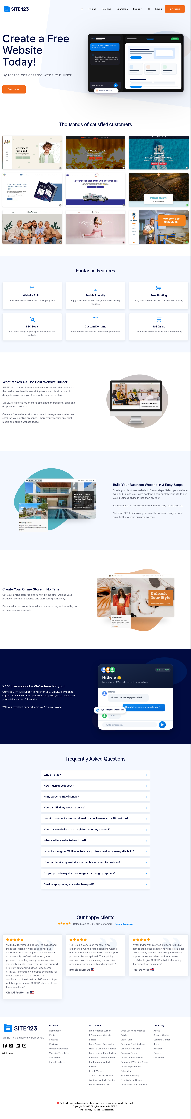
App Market (55, 1057)
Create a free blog (130, 1048)
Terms (80, 1110)
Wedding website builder (102, 1080)
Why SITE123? (52, 774)
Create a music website (101, 1075)
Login (158, 9)
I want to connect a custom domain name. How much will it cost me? (86, 818)
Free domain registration (102, 1044)
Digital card (127, 1039)
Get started (175, 9)
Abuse (97, 1110)
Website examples (58, 1048)
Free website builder (100, 1030)
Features (53, 1039)
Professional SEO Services (134, 1084)
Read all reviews (124, 924)
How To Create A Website (102, 1048)
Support (137, 9)
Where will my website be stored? (65, 840)
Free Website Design (131, 1080)
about (157, 1030)
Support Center (161, 1035)
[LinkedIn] (18, 1046)
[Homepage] (82, 9)
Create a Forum (129, 1053)
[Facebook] (5, 1046)
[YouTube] (24, 1046)
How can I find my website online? (65, 807)
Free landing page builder (102, 1053)
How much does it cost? (59, 785)
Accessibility (108, 1110)
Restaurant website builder (134, 1062)
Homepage (55, 1030)
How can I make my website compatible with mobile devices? (82, 862)
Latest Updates (57, 1062)
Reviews (106, 9)
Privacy (88, 1110)
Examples (122, 9)
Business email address (133, 1044)
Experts (157, 1053)
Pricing (92, 9)
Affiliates (158, 1048)
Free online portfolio (99, 1084)
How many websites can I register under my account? (77, 829)
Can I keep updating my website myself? (69, 884)
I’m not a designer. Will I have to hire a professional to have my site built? (89, 851)
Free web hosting (130, 1075)
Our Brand (159, 1057)
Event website (96, 1071)
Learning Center (162, 1039)
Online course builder (132, 1057)
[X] (11, 1046)
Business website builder (102, 1057)
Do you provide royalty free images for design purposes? (79, 873)
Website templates (59, 1053)
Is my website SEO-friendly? (61, 796)
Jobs (156, 1044)
